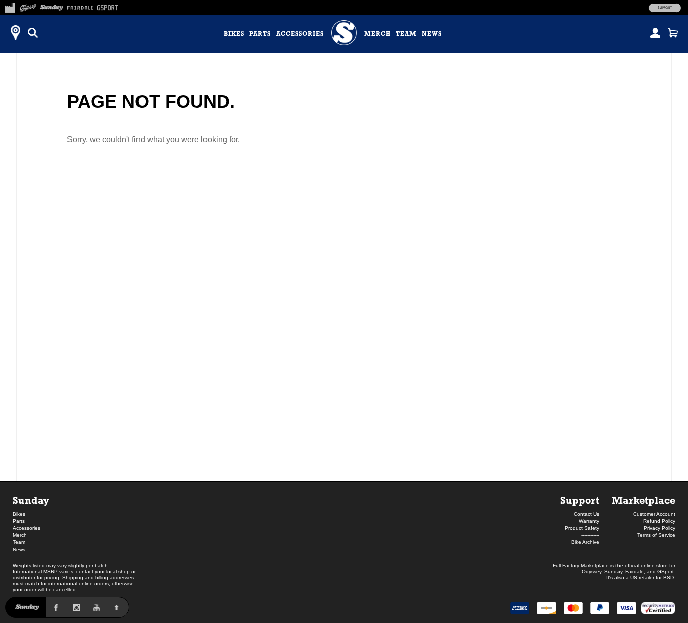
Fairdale (634, 571)
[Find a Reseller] (15, 32)
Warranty (589, 521)
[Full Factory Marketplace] (10, 6)
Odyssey (591, 571)
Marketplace (643, 500)
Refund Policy (659, 521)
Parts (260, 33)
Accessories (300, 33)
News (432, 33)
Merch (377, 33)
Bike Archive (585, 542)
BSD (668, 577)
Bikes (234, 33)
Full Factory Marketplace (581, 565)
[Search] (33, 32)
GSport (665, 571)
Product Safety (582, 528)
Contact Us (586, 514)
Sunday (31, 500)
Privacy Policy (659, 528)
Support (665, 8)
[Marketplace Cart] (673, 32)
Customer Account (654, 514)
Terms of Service (656, 535)
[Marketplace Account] (655, 32)
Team (406, 33)
